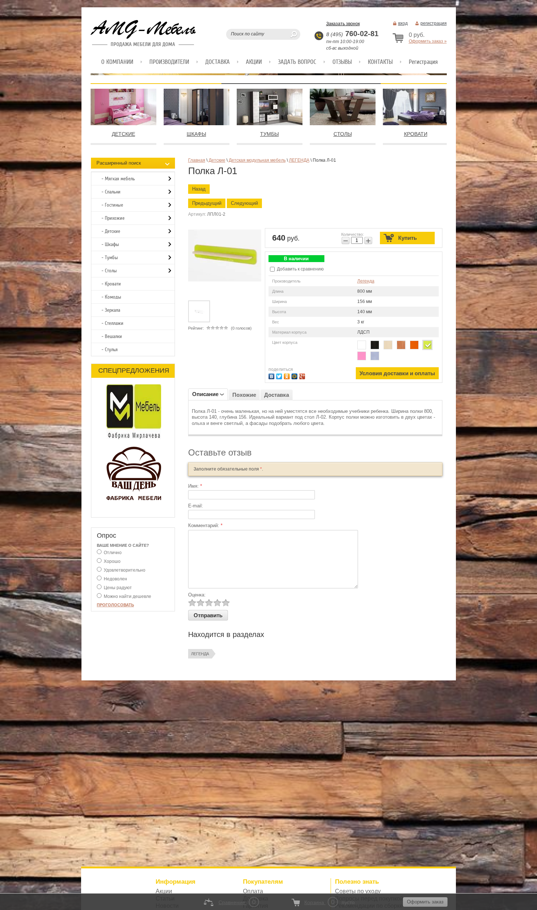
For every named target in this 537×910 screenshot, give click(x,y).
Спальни (113, 192)
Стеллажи (114, 323)
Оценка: (197, 595)
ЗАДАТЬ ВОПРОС (297, 61)
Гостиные (114, 205)
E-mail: (195, 505)
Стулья (111, 349)
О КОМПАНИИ (117, 61)
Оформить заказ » (428, 41)
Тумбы (111, 257)
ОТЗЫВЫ (342, 61)
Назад (199, 189)
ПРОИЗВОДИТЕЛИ (169, 61)
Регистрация (423, 61)
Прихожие (115, 218)
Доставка (276, 395)
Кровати (113, 284)
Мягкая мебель (120, 178)
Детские (112, 231)
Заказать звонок (343, 23)
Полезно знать (357, 881)
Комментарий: (205, 525)
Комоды (113, 297)
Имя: (195, 486)
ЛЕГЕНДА (200, 654)
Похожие (244, 395)
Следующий (244, 203)
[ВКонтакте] (272, 375)
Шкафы (112, 244)
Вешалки (113, 336)
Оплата (253, 891)
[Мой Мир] (295, 375)
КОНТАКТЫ (380, 61)
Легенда (365, 281)
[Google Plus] (303, 375)
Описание (205, 394)
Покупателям (263, 881)
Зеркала (112, 310)
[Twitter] (280, 375)
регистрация (433, 23)
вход (403, 23)
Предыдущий (206, 203)
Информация (175, 881)
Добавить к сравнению (300, 269)
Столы (111, 270)
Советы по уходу (358, 891)
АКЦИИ (254, 61)
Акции (164, 891)
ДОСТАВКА (217, 61)
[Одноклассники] (288, 375)
